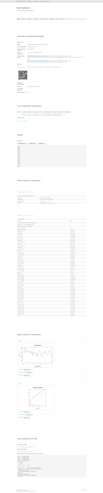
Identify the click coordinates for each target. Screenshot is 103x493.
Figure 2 (19, 383)
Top (19, 19)
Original (19, 192)
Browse (31, 1)
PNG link (20, 369)
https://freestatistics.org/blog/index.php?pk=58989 (37, 62)
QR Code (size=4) (39, 67)
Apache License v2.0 (31, 491)
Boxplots (41, 143)
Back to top (84, 490)
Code (58, 19)
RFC (28, 192)
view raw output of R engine (46, 199)
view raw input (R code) (45, 197)
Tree (37, 19)
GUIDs (31, 192)
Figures (52, 19)
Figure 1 (19, 341)
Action (63, 19)
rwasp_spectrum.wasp (32, 46)
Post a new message (22, 121)
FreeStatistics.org (21, 1)
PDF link (20, 375)
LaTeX (24, 192)
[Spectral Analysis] (26, 114)
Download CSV (21, 143)
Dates (24, 19)
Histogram (31, 143)
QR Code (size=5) (48, 67)
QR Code (27, 369)
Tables (47, 19)
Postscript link (22, 372)
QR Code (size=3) (30, 67)
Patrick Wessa (25, 490)
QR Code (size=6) (57, 67)
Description (31, 19)
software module (39, 453)
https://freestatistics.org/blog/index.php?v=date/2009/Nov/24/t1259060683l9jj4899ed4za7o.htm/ (47, 57)
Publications (37, 1)
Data (42, 19)
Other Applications (46, 1)
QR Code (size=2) (21, 67)
